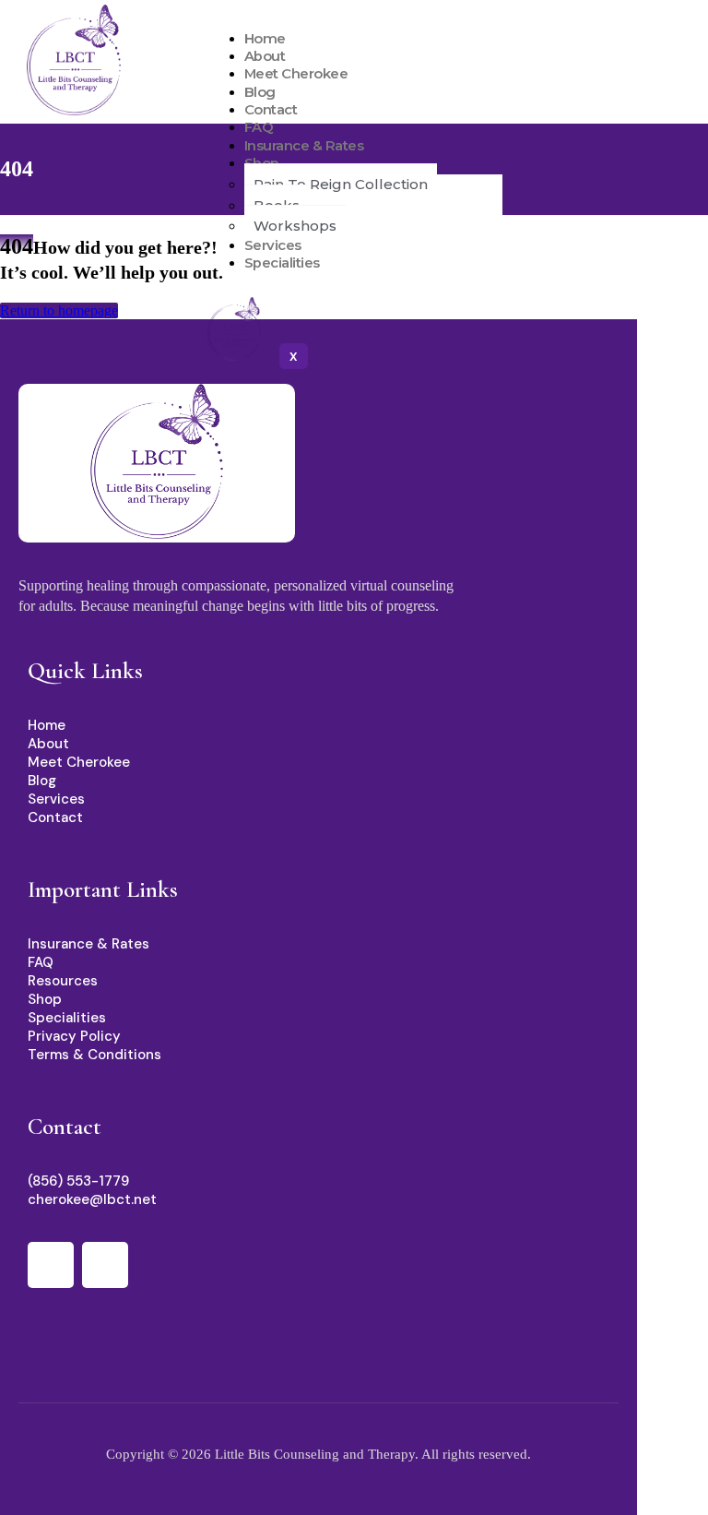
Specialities (282, 263)
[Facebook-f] (51, 1265)
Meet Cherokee (296, 74)
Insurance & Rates (304, 145)
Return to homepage (59, 310)
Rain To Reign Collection (341, 184)
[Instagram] (105, 1265)
